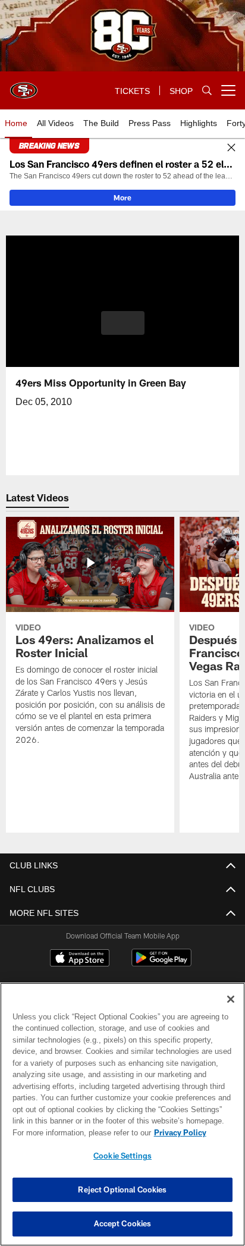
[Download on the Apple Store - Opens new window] (79, 959)
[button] (122, 330)
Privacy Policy (78, 1132)
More (122, 197)
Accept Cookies (123, 1223)
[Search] (207, 91)
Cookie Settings (122, 1155)
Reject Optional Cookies (122, 1189)
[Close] (231, 148)
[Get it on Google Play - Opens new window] (161, 963)
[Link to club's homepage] (24, 85)
